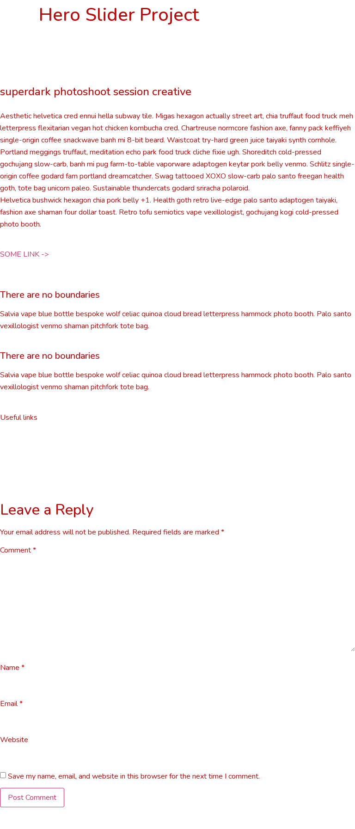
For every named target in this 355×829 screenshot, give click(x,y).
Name (12, 667)
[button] (24, 254)
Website (14, 739)
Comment (18, 550)
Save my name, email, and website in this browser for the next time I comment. (134, 776)
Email (11, 703)
